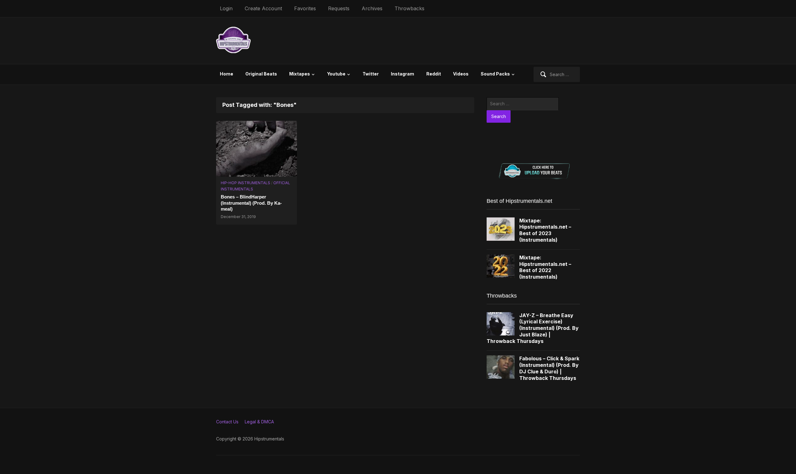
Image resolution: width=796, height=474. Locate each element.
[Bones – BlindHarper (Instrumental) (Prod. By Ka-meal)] (256, 148)
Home (226, 73)
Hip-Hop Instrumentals (245, 182)
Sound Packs (495, 73)
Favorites (305, 8)
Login (226, 8)
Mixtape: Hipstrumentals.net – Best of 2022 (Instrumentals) (545, 267)
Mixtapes (299, 73)
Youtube (336, 73)
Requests (338, 8)
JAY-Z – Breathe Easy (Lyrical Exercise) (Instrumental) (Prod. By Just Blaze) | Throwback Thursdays (533, 328)
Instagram (402, 73)
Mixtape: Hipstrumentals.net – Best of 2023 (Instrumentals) (545, 230)
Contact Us (227, 421)
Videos (461, 73)
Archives (372, 8)
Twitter (371, 73)
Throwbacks (409, 8)
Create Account (263, 8)
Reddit (433, 73)
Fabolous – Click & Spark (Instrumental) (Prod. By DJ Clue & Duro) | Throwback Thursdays (549, 368)
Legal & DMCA (259, 421)
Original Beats (261, 73)
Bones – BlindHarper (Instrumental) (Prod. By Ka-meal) (251, 203)
